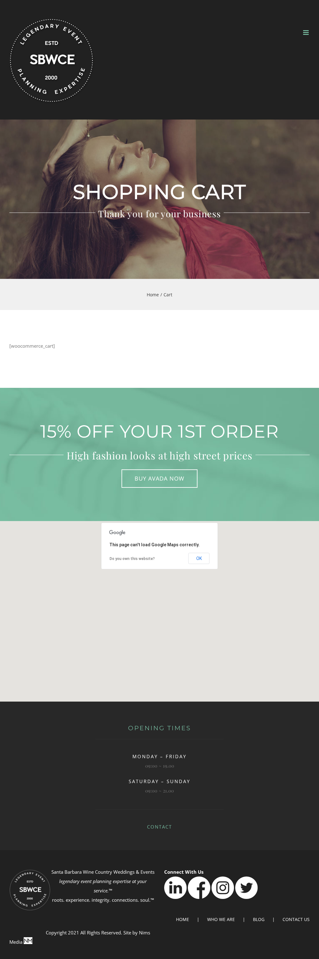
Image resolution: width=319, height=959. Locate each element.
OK (199, 558)
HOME (182, 919)
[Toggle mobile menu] (306, 32)
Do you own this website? (132, 559)
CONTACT (159, 827)
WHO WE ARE (221, 919)
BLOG (258, 919)
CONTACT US (296, 919)
